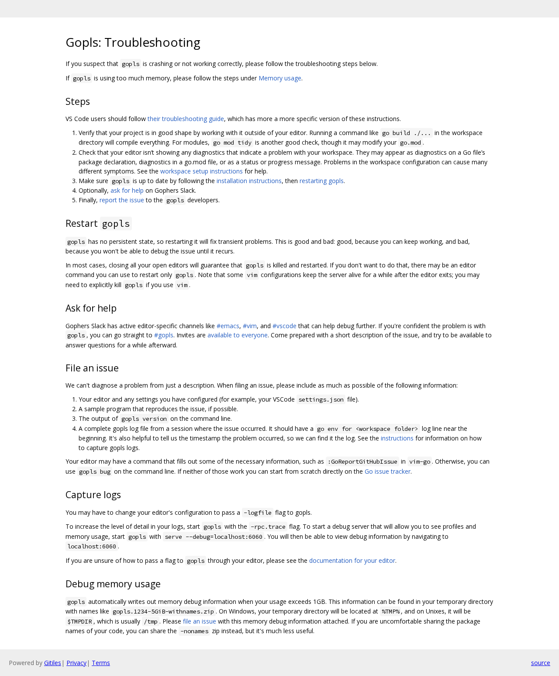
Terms (101, 663)
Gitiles (52, 663)
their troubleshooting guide (186, 118)
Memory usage (280, 78)
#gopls (163, 335)
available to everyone (237, 335)
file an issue (199, 621)
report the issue (122, 200)
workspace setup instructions (201, 171)
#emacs (228, 326)
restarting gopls (322, 181)
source (540, 663)
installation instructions (249, 181)
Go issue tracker (388, 471)
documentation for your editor (352, 560)
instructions (397, 438)
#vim (250, 326)
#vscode (285, 326)
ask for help (127, 190)
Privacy (76, 663)
